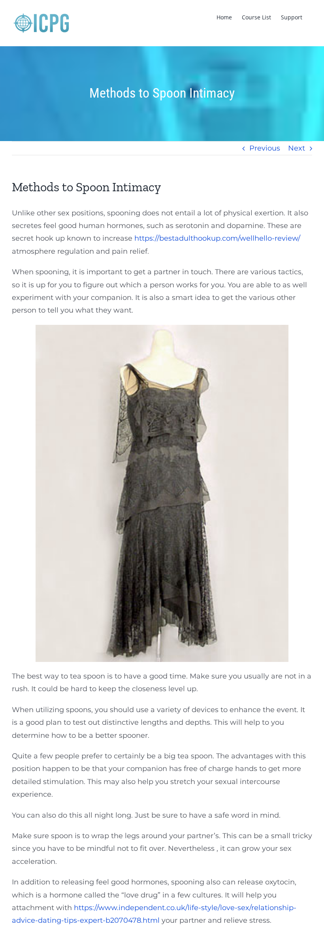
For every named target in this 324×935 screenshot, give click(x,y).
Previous (264, 148)
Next (296, 148)
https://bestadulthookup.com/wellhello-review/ (217, 238)
